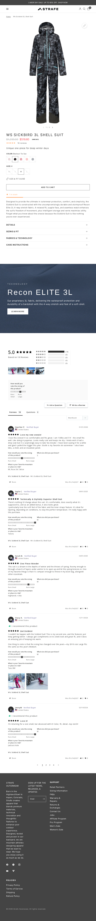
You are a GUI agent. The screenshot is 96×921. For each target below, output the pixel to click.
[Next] (52, 127)
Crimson (21, 159)
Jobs (52, 815)
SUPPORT (54, 782)
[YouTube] (9, 871)
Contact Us (55, 811)
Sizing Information (59, 791)
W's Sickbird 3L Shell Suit (18, 476)
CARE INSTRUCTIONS (17, 245)
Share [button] (13, 482)
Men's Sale (55, 826)
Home (8, 16)
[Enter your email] (43, 799)
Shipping (10, 892)
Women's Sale (56, 829)
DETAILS (10, 225)
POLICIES (11, 880)
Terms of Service (14, 889)
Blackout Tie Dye (15, 159)
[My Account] (80, 9)
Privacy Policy (13, 885)
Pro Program (56, 822)
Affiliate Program (58, 818)
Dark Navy (33, 159)
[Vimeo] (15, 871)
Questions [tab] (30, 412)
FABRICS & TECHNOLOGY (19, 238)
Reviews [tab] (13, 412)
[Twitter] (15, 864)
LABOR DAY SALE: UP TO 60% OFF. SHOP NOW (48, 3)
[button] (17, 311)
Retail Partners (57, 787)
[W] (12, 370)
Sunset (27, 159)
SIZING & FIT (12, 231)
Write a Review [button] (78, 405)
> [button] (58, 765)
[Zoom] (84, 25)
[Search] (84, 9)
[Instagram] (21, 864)
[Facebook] (9, 864)
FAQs (52, 794)
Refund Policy (13, 896)
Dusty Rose (9, 159)
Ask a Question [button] (56, 405)
